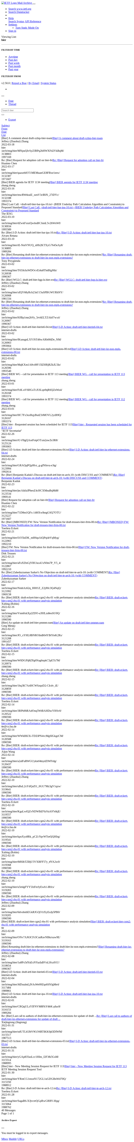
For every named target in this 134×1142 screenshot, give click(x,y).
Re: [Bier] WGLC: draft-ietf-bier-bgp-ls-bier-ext (80, 279)
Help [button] (11, 18)
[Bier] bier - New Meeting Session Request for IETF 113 (95, 1066)
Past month (14, 66)
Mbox (4, 1138)
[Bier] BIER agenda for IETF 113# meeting (74, 182)
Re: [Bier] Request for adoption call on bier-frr (78, 160)
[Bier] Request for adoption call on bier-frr (71, 499)
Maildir (13, 1138)
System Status (48, 83)
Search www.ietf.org (19, 8)
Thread (12, 104)
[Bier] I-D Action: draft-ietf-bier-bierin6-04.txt (77, 326)
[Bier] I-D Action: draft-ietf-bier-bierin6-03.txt (77, 971)
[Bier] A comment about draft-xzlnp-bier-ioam (77, 138)
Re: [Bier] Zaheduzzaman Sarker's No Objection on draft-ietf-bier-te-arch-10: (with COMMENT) (60, 574)
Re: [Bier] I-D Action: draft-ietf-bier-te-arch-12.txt (83, 1088)
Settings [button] (12, 24)
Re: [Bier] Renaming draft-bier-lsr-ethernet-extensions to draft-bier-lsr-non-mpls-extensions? (66, 256)
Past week (14, 63)
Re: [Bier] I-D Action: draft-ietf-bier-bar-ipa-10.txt (84, 232)
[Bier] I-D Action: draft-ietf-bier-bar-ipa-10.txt (77, 993)
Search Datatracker (18, 11)
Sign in (12, 30)
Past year (13, 69)
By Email (33, 83)
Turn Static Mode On (27, 27)
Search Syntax (16, 21)
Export (12, 119)
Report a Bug (19, 83)
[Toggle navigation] (34, 3)
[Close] (2, 1128)
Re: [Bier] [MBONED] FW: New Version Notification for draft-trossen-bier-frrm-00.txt (65, 523)
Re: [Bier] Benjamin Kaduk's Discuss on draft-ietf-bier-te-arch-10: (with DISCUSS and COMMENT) (63, 476)
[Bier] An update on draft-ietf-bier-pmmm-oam (78, 622)
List (3, 135)
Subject (5, 125)
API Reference (33, 21)
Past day (13, 59)
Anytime (13, 56)
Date (11, 100)
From (4, 128)
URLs (20, 1138)
